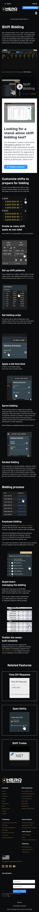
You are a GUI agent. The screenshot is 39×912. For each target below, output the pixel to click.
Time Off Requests (27, 798)
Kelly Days (5, 825)
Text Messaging (26, 835)
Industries (4, 796)
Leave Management (27, 796)
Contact (4, 811)
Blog (3, 806)
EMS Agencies (25, 852)
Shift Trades (25, 803)
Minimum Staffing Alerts (28, 808)
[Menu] (36, 13)
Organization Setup (27, 825)
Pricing (4, 798)
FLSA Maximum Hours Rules (9, 822)
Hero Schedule (6, 72)
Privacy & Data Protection (29, 839)
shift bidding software (12, 145)
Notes (23, 837)
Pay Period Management (8, 827)
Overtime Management (28, 793)
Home (3, 791)
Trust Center (28, 909)
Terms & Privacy (11, 909)
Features (4, 793)
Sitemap (19, 902)
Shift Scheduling (17, 72)
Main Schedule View (8, 651)
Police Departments (27, 849)
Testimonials (5, 803)
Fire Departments (26, 847)
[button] (7, 4)
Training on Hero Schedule (29, 827)
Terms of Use (20, 909)
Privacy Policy (4, 894)
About (3, 801)
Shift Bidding (25, 806)
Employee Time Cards (8, 832)
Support (4, 813)
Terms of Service (5, 896)
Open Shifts (25, 801)
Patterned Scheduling (27, 278)
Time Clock (5, 835)
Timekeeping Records (8, 837)
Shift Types (5, 830)
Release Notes (6, 808)
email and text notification (25, 525)
